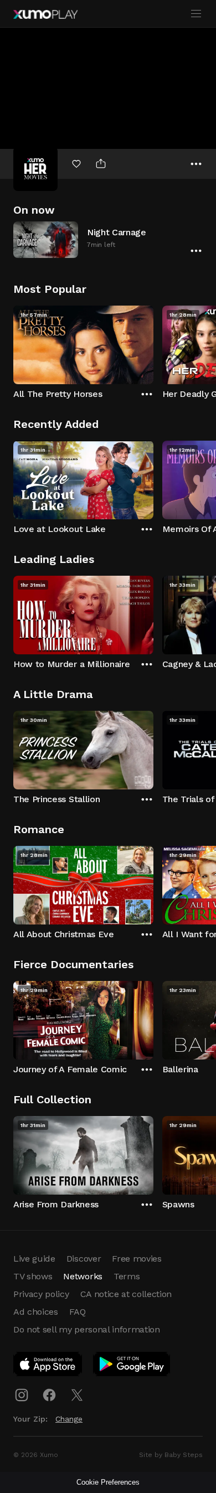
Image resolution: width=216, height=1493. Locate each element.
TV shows (32, 1276)
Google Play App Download (132, 1366)
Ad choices (35, 1311)
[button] (108, 239)
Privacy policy (41, 1294)
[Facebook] (49, 1395)
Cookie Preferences (108, 1482)
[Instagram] (21, 1395)
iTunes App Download (48, 1366)
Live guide (34, 1258)
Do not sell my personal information (86, 1329)
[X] (77, 1395)
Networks (82, 1276)
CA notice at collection (126, 1294)
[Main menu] (196, 13)
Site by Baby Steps (171, 1455)
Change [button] (69, 1418)
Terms (127, 1276)
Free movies (136, 1258)
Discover (83, 1258)
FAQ (77, 1311)
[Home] (45, 14)
